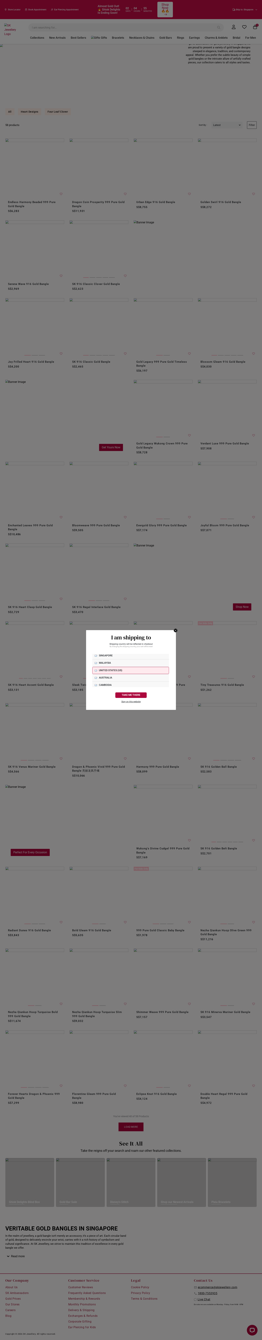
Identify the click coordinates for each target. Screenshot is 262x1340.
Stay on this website (131, 701)
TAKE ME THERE (131, 694)
